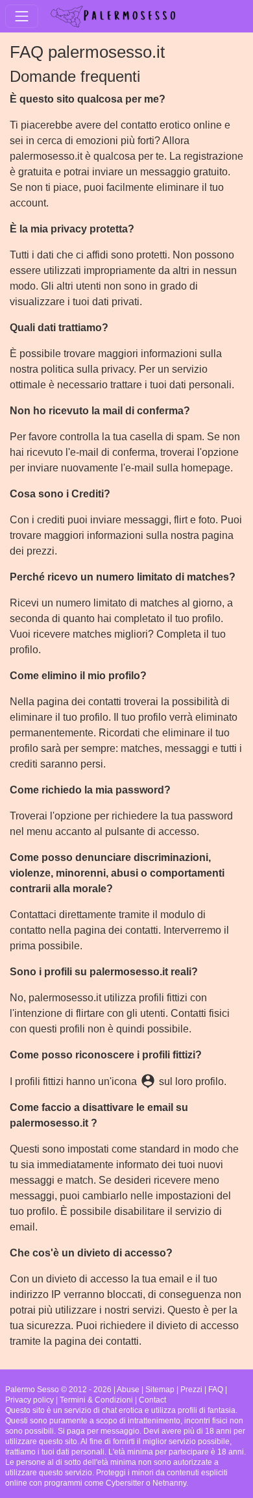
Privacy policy (29, 1399)
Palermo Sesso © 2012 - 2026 (58, 1389)
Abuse (128, 1389)
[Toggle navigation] (21, 16)
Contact (152, 1399)
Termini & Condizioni (96, 1399)
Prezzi (191, 1389)
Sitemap (160, 1389)
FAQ (215, 1389)
